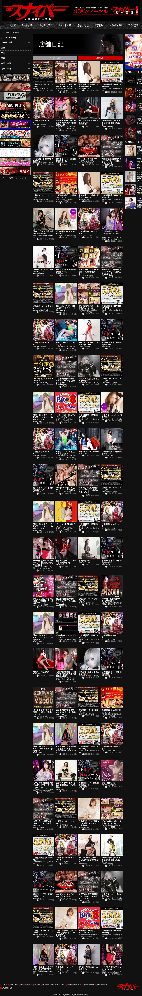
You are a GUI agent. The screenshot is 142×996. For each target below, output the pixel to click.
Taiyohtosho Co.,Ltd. (69, 995)
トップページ (5, 32)
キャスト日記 (64, 25)
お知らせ (36, 985)
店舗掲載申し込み (74, 985)
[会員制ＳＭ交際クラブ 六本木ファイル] (15, 168)
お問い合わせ (89, 985)
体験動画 (99, 25)
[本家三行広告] (15, 150)
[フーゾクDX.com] (15, 84)
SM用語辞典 (25, 985)
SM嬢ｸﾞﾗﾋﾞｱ (46, 25)
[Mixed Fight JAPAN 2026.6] (15, 159)
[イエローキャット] (15, 122)
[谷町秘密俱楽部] (15, 112)
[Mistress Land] (15, 75)
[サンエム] (15, 131)
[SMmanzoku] (15, 140)
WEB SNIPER (7, 988)
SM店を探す (28, 25)
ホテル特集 (133, 25)
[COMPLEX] (15, 103)
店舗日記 (16, 32)
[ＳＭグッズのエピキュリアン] (15, 94)
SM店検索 (14, 985)
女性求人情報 (116, 25)
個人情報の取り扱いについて (53, 985)
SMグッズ (83, 25)
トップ (13, 25)
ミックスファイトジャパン (15, 178)
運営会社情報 (102, 985)
